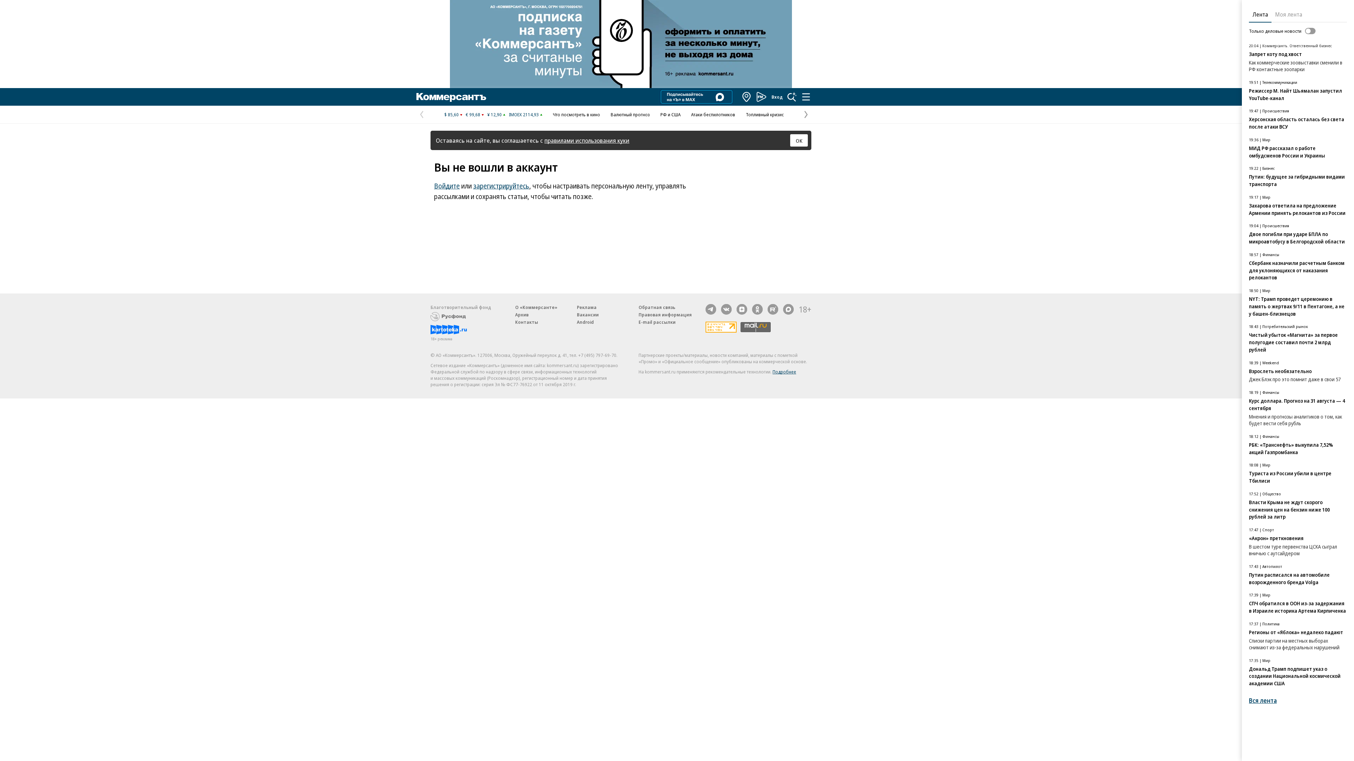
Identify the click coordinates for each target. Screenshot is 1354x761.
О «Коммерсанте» (536, 307)
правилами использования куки (586, 140)
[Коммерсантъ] (451, 97)
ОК (799, 140)
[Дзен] (742, 309)
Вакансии (588, 314)
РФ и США (670, 114)
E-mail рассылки (657, 322)
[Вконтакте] (726, 309)
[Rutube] (773, 309)
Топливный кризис (765, 114)
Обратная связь (657, 307)
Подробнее (784, 372)
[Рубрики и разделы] (806, 97)
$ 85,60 (451, 114)
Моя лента (1288, 14)
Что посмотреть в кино (576, 114)
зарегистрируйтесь (501, 186)
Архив (522, 314)
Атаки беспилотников (713, 114)
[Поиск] (792, 97)
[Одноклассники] (757, 309)
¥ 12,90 (494, 114)
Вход (777, 97)
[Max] (788, 309)
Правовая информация (665, 314)
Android (585, 322)
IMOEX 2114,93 (524, 114)
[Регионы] (747, 97)
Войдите (447, 186)
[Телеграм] (711, 309)
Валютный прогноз (630, 114)
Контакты (526, 322)
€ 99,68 (473, 114)
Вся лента (1263, 701)
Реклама (587, 307)
